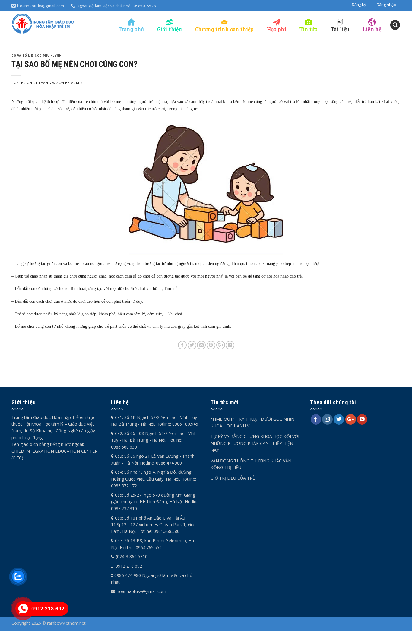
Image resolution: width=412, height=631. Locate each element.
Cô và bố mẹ (22, 56)
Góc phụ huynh (48, 56)
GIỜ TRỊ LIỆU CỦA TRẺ (233, 478)
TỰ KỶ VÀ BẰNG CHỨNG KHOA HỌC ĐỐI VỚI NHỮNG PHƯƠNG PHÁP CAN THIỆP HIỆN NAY (255, 443)
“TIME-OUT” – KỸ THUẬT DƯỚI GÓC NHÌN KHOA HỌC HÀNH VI (252, 422)
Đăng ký (359, 4)
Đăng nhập (386, 4)
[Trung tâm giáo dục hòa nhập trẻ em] (43, 23)
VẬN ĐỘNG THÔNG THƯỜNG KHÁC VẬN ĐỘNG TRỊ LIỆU (251, 464)
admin (77, 82)
